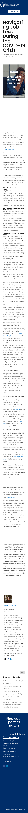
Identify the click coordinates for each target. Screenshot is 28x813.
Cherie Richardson (9, 54)
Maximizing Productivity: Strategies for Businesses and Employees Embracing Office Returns (13, 704)
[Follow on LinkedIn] (7, 766)
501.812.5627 (14, 11)
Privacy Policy (7, 761)
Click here (17, 409)
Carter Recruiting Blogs (9, 56)
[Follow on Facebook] (4, 766)
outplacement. (11, 497)
